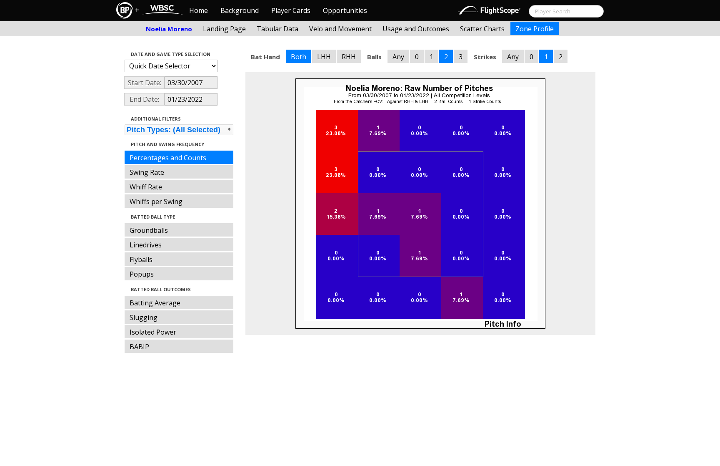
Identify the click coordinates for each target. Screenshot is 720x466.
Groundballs (149, 230)
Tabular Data (277, 28)
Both (298, 56)
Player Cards (290, 10)
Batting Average (155, 302)
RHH (349, 56)
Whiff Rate (146, 186)
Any (398, 56)
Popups (142, 274)
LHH (324, 56)
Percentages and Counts (168, 157)
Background (239, 10)
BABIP (139, 346)
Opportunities (345, 10)
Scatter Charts (482, 28)
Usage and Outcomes (415, 28)
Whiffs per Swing (156, 201)
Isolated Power (153, 332)
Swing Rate (147, 172)
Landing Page (224, 28)
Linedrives (146, 244)
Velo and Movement (340, 28)
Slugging (144, 317)
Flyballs (141, 259)
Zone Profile (534, 28)
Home (198, 10)
